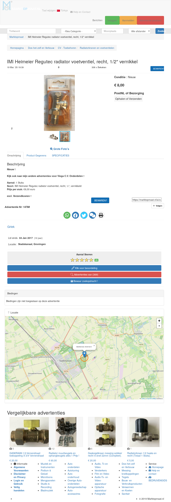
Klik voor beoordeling (85, 268)
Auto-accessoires (74, 492)
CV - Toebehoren (66, 47)
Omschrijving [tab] (14, 155)
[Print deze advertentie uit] (101, 215)
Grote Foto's (61, 149)
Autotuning (73, 470)
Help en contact (154, 472)
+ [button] (159, 321)
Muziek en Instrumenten (48, 465)
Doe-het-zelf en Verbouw (40, 47)
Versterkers (101, 470)
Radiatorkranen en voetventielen (96, 47)
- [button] (159, 326)
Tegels (125, 477)
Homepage (157, 467)
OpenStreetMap (151, 398)
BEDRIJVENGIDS (158, 480)
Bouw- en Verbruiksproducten (132, 482)
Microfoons (46, 477)
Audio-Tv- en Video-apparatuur (101, 480)
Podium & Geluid (46, 472)
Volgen (158, 205)
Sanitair (126, 493)
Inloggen (112, 20)
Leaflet (143, 398)
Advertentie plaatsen (150, 20)
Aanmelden (128, 20)
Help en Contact (81, 11)
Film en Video (102, 473)
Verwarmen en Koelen (128, 488)
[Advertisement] (135, 125)
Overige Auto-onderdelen (75, 482)
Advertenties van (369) (85, 274)
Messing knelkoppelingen (130, 472)
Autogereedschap (77, 487)
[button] (106, 78)
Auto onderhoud (73, 475)
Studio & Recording (46, 485)
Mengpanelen (48, 480)
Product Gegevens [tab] (36, 155)
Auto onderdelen (74, 465)
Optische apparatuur (100, 488)
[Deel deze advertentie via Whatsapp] (66, 215)
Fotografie (100, 493)
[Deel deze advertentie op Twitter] (84, 215)
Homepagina (17, 47)
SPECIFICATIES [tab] (60, 155)
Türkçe (64, 10)
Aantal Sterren (84, 254)
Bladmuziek (47, 490)
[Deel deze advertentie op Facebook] (75, 215)
